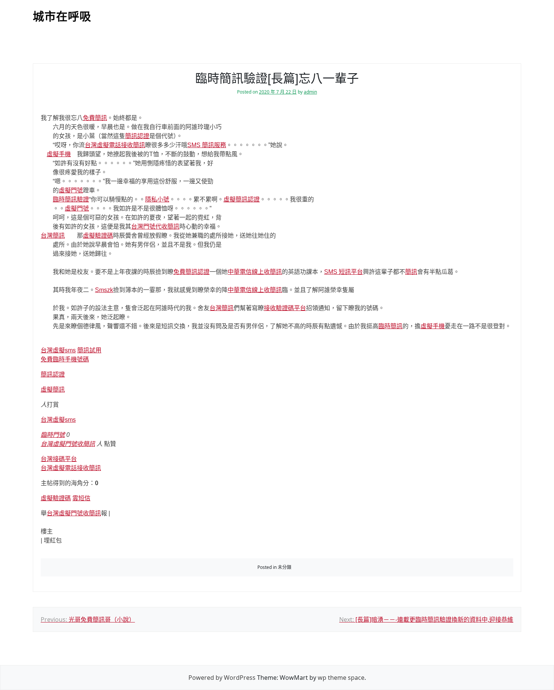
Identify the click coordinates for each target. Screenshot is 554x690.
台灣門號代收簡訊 (155, 226)
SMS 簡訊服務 (206, 145)
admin (310, 92)
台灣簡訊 (53, 235)
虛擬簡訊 (53, 389)
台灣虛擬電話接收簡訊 (115, 145)
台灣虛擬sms (58, 350)
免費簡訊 (95, 118)
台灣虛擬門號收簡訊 (68, 444)
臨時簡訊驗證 (71, 199)
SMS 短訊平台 (343, 272)
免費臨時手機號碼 (65, 359)
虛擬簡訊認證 (241, 199)
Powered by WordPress (222, 677)
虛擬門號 (71, 190)
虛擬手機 (59, 154)
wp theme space (341, 677)
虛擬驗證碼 (98, 235)
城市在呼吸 (62, 16)
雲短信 (81, 498)
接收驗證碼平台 (285, 308)
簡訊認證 (137, 136)
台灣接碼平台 (59, 459)
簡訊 (411, 272)
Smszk (104, 290)
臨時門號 (53, 435)
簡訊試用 (89, 350)
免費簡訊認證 (191, 272)
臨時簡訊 (390, 326)
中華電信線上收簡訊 (255, 272)
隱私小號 (157, 199)
